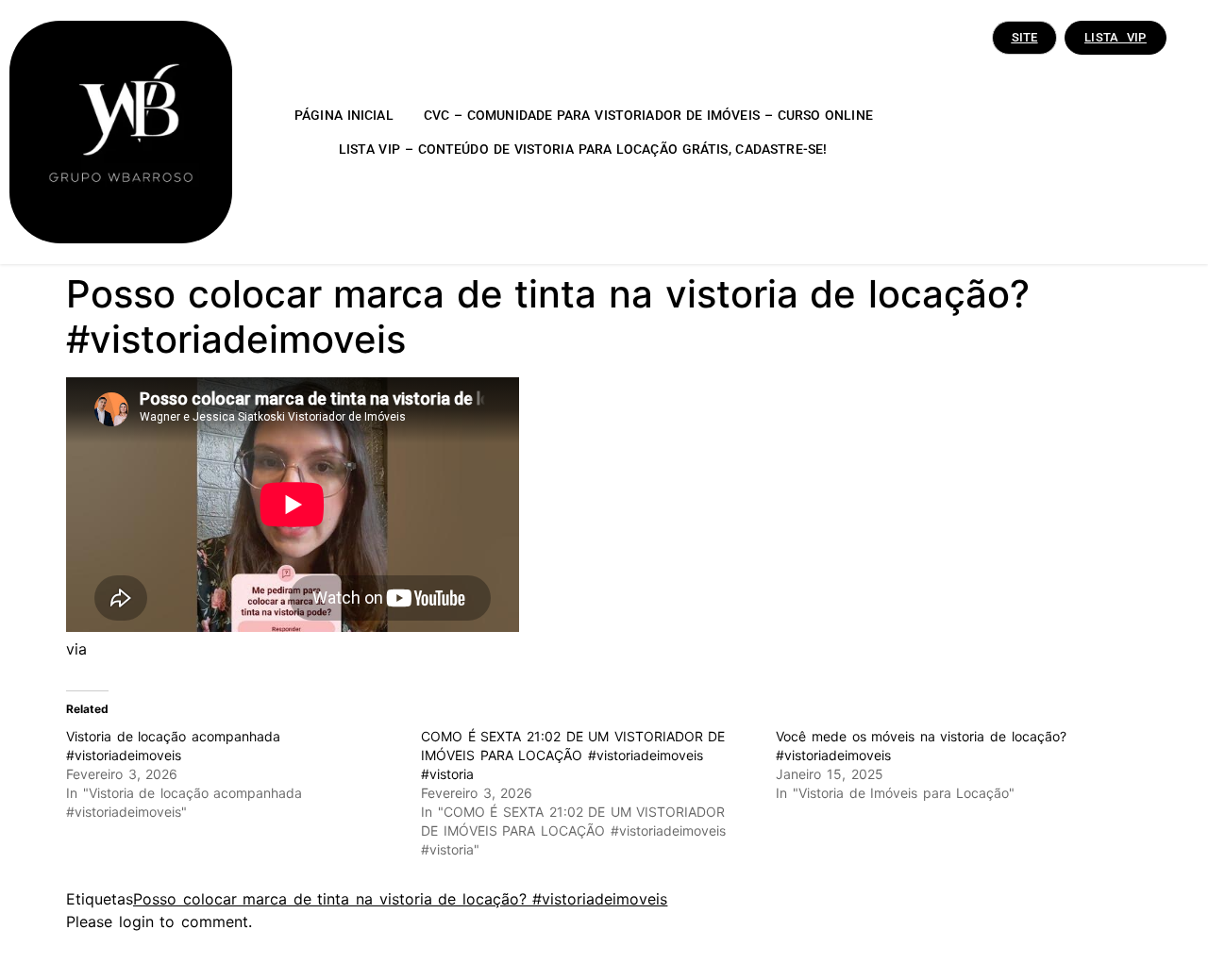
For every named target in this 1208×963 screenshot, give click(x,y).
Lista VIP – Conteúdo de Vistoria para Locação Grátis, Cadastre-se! (583, 149)
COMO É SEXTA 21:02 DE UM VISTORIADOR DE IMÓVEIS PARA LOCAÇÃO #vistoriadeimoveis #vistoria (573, 755)
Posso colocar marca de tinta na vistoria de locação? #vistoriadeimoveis (400, 898)
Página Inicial (344, 115)
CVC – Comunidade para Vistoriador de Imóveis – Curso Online (648, 115)
